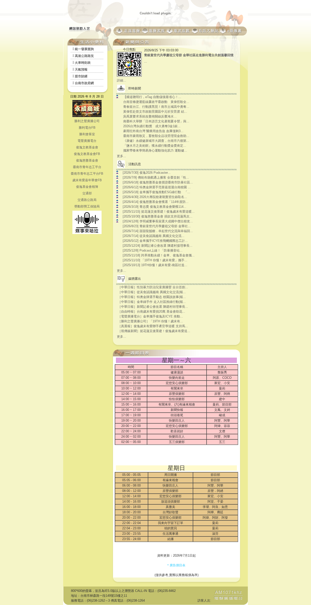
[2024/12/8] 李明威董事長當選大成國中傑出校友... (158, 221)
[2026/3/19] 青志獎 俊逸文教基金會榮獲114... (154, 206)
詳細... (121, 80)
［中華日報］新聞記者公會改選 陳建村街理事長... (153, 306)
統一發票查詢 (84, 49)
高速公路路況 (84, 56)
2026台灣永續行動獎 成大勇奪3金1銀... (152, 126)
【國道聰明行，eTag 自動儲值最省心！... (152, 97)
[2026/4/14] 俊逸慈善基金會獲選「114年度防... (156, 202)
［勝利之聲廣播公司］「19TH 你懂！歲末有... (150, 321)
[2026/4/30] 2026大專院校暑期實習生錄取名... (155, 197)
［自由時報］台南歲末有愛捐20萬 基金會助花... (151, 311)
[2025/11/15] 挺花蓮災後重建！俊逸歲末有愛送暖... (159, 211)
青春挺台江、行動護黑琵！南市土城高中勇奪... (156, 106)
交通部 (87, 193)
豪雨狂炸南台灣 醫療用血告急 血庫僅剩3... (153, 131)
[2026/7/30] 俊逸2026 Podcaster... (147, 172)
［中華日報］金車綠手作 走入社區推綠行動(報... (152, 302)
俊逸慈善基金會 (87, 160)
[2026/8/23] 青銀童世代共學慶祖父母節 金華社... (157, 226)
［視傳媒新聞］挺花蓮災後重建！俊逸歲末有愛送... (154, 331)
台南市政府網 (84, 83)
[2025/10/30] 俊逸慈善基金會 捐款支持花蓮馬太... (157, 216)
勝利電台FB (87, 127)
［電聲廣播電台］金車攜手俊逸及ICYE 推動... (150, 316)
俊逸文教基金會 (87, 147)
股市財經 (81, 76)
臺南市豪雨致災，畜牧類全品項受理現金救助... (156, 136)
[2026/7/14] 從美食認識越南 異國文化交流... (153, 236)
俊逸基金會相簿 (87, 187)
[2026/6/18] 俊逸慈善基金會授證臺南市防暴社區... (158, 182)
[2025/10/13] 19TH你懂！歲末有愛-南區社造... (155, 265)
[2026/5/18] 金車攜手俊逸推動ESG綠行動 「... (156, 192)
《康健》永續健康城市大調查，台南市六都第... (156, 141)
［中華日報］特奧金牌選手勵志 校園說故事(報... (152, 297)
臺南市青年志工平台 (87, 167)
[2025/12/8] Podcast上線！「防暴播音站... (152, 250)
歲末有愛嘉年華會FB (87, 180)
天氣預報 (81, 69)
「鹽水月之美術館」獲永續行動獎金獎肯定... (154, 145)
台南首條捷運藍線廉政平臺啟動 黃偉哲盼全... (156, 102)
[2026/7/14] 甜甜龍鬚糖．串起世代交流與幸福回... (158, 231)
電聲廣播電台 (87, 141)
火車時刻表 (83, 62)
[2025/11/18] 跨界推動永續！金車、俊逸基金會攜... (159, 255)
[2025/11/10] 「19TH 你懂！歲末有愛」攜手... (155, 260)
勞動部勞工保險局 (87, 206)
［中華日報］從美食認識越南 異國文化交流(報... (152, 292)
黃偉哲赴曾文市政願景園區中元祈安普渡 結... (155, 111)
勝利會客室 (87, 134)
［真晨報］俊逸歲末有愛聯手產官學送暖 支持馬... (153, 326)
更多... (121, 156)
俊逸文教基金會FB (87, 154)
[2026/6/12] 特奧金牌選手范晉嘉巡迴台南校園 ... (157, 187)
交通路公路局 (87, 200)
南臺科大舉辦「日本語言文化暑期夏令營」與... (156, 121)
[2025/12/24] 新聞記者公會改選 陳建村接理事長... (157, 245)
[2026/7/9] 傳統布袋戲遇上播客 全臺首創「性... (156, 177)
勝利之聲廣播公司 (87, 121)
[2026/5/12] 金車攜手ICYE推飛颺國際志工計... (155, 241)
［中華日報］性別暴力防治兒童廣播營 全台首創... (153, 287)
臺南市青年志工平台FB (87, 173)
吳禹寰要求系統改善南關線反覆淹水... (150, 116)
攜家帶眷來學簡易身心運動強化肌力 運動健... (155, 150)
